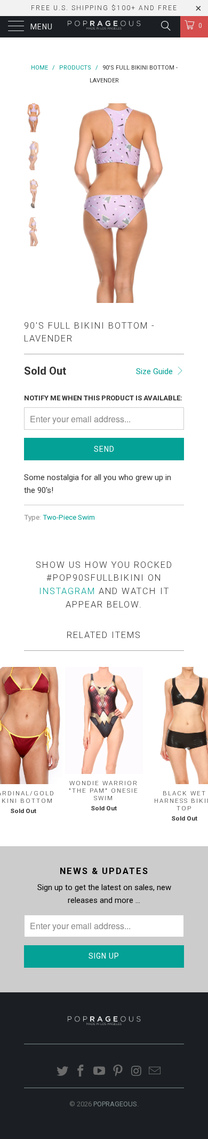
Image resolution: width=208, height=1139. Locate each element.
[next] (174, 203)
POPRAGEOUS (115, 1104)
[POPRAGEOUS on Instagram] (137, 1072)
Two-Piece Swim (69, 517)
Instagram (67, 591)
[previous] (61, 203)
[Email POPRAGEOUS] (155, 1072)
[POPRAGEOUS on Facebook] (81, 1072)
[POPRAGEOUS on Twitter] (62, 1072)
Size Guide (155, 371)
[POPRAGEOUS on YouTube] (100, 1072)
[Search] (165, 25)
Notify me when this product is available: (103, 398)
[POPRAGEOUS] (104, 26)
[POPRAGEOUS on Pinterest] (118, 1072)
